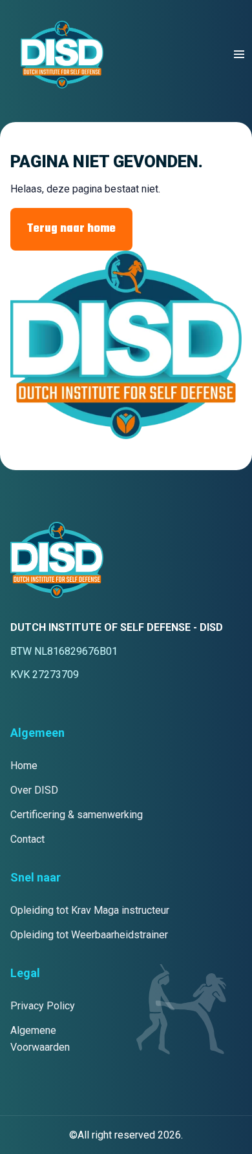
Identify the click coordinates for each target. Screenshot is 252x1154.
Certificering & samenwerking (76, 815)
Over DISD (34, 790)
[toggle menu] (239, 54)
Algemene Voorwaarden (40, 1038)
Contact (27, 839)
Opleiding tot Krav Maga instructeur (89, 910)
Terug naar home (71, 229)
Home (23, 765)
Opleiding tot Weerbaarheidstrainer (89, 935)
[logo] (62, 54)
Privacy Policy (42, 1006)
